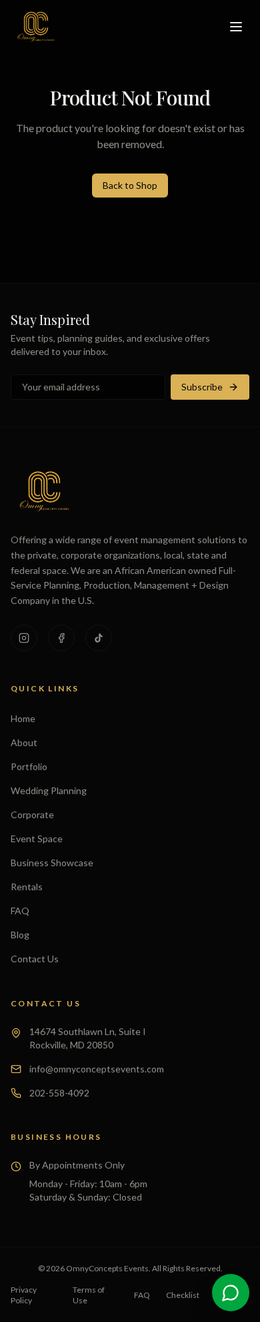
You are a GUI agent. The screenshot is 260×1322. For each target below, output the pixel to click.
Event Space (37, 838)
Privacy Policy (24, 1295)
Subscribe (202, 386)
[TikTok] (98, 638)
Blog (20, 934)
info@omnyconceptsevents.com (96, 1068)
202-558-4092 (59, 1092)
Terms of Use (89, 1295)
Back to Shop (130, 185)
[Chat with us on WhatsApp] (230, 1292)
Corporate (32, 814)
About (24, 742)
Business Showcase (52, 862)
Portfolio (29, 766)
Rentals (27, 886)
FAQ (20, 910)
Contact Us (35, 958)
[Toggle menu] (236, 26)
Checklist (182, 1295)
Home (23, 718)
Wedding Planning (49, 790)
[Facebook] (61, 638)
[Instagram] (24, 638)
